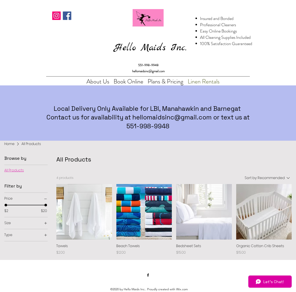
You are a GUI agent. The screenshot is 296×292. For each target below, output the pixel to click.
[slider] (5, 205)
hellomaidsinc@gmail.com (172, 117)
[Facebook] (67, 15)
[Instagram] (56, 15)
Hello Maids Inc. (150, 47)
